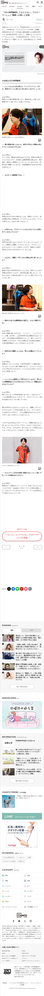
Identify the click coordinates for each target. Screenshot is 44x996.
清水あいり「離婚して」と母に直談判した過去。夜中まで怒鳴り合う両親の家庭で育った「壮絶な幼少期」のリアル (28, 676)
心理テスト (22, 861)
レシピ (7, 891)
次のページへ (38, 547)
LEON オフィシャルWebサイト (10, 958)
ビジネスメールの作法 (9, 861)
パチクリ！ (25, 958)
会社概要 (22, 984)
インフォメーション (11, 907)
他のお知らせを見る (22, 781)
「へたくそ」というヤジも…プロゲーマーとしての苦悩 (22, 536)
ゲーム (4, 23)
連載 (6, 880)
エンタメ (19, 6)
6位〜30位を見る (22, 686)
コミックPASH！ (6, 960)
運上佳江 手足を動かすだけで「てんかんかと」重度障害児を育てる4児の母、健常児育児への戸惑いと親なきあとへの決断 (29, 656)
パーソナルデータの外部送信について (18, 983)
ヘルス (27, 6)
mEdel (3, 953)
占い (28, 886)
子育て (34, 6)
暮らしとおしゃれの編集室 (9, 955)
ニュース (4, 6)
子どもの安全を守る (8, 857)
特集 (28, 875)
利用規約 (5, 983)
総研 (6, 875)
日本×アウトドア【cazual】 (29, 955)
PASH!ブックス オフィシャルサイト (31, 960)
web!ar (23, 950)
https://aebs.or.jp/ (19, 976)
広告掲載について (32, 907)
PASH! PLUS (25, 953)
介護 (29, 857)
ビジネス (12, 6)
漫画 (28, 880)
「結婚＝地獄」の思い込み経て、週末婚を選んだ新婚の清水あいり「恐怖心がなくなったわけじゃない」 (28, 647)
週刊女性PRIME (6, 950)
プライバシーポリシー (36, 983)
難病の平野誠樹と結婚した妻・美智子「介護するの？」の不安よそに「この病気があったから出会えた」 (28, 666)
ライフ (40, 6)
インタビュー (21, 857)
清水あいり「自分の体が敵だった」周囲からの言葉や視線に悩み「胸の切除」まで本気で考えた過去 (28, 638)
